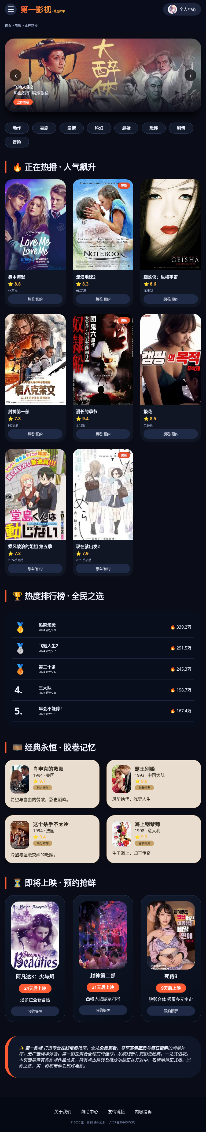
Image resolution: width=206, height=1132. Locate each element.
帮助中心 (89, 1112)
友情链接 (116, 1112)
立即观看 (23, 102)
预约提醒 (35, 1011)
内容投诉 (143, 1112)
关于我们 (62, 1112)
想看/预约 (35, 299)
